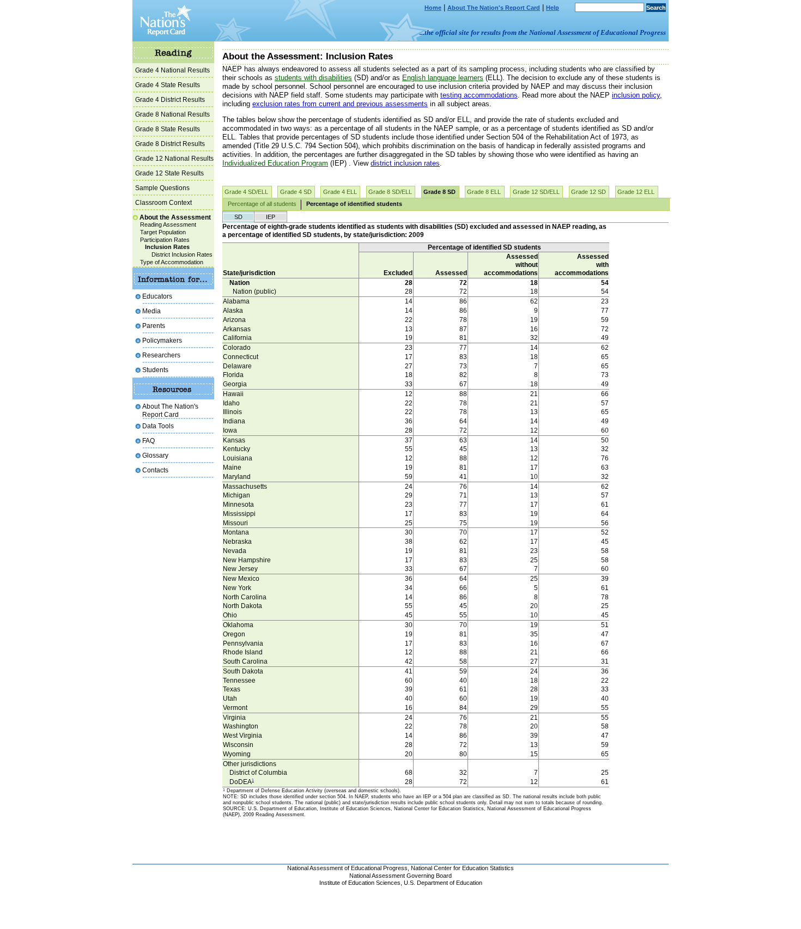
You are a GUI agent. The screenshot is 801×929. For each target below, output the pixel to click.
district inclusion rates (405, 163)
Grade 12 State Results (169, 173)
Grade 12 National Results (174, 158)
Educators (157, 296)
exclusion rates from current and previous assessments (340, 104)
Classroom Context (163, 202)
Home (432, 7)
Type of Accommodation (171, 262)
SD (238, 217)
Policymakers (162, 340)
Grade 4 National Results (172, 70)
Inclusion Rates (167, 247)
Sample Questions (162, 187)
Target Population (163, 232)
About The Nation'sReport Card (170, 410)
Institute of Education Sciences (359, 882)
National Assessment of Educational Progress (347, 868)
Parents (153, 325)
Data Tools (158, 425)
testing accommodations (479, 95)
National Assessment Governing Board (400, 875)
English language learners (442, 78)
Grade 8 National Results (172, 114)
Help (552, 7)
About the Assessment (175, 217)
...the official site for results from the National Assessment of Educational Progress (543, 32)
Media (151, 310)
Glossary (155, 455)
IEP (270, 217)
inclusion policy (636, 95)
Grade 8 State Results (167, 128)
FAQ (148, 440)
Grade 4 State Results (167, 84)
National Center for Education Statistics (462, 868)
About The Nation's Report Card (493, 7)
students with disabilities (313, 78)
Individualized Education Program (275, 163)
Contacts (155, 469)
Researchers (161, 355)
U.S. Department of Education (443, 882)
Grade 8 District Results (170, 143)
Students (155, 369)
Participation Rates (165, 239)
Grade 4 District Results (170, 99)
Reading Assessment (168, 224)
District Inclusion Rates (182, 254)
